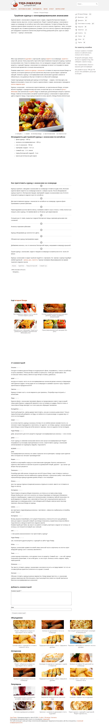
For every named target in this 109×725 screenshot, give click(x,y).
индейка (32, 91)
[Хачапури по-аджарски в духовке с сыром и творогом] (53, 662)
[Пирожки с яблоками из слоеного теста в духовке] (81, 644)
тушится (65, 59)
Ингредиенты (37, 9)
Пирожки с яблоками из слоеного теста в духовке (81, 646)
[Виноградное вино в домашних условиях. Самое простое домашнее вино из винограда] (24, 695)
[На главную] (26, 6)
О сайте (41, 717)
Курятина (21, 266)
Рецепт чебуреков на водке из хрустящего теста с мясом (25, 631)
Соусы (80, 36)
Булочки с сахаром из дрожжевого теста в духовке (53, 712)
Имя (12, 607)
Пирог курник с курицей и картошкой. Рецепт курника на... (81, 712)
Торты (80, 42)
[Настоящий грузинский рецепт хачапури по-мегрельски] (81, 629)
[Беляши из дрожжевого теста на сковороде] (53, 629)
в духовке (28, 59)
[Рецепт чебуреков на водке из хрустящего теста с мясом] (24, 629)
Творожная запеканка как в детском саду (53, 698)
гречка (26, 260)
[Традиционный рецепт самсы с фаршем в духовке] (53, 644)
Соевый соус (43, 266)
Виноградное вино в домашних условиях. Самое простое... (24, 698)
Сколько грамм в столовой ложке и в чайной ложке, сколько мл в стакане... (84, 53)
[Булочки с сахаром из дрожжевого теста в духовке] (53, 710)
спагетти (35, 260)
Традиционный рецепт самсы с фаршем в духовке (53, 646)
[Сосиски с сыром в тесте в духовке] (81, 695)
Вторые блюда (21, 300)
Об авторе (47, 717)
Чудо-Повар (13, 717)
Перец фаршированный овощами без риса (54, 330)
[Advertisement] (41, 46)
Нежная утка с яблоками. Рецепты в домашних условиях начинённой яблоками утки (25, 331)
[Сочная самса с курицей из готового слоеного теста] (24, 644)
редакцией (46, 719)
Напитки (81, 30)
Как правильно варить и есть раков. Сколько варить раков (25, 314)
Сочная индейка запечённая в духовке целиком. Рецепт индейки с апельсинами (54, 315)
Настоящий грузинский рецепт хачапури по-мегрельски (81, 631)
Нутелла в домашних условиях (24, 712)
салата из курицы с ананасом (34, 70)
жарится (49, 59)
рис (30, 260)
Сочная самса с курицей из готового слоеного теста (25, 646)
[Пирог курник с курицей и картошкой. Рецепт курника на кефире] (81, 710)
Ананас (14, 266)
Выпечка (81, 17)
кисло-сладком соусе (18, 84)
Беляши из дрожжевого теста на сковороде (53, 631)
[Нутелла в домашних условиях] (24, 710)
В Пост (51, 9)
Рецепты (14, 9)
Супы (79, 39)
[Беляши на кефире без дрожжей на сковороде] (81, 662)
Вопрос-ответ (60, 9)
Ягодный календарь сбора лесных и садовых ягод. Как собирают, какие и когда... (84, 60)
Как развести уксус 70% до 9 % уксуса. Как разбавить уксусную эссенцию (85, 71)
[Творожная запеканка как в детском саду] (53, 695)
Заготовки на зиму (24, 9)
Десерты (80, 20)
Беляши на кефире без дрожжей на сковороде (81, 664)
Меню (46, 9)
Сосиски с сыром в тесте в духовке (81, 697)
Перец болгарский (31, 266)
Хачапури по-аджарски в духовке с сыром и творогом (53, 664)
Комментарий (16, 591)
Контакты (54, 717)
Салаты (80, 33)
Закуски (80, 27)
